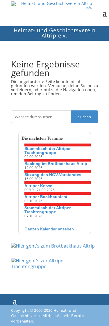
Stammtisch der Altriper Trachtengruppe (47, 150)
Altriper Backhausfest (45, 196)
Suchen (84, 116)
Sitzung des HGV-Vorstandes (52, 174)
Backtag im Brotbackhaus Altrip (55, 163)
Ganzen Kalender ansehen (49, 229)
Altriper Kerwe (38, 185)
